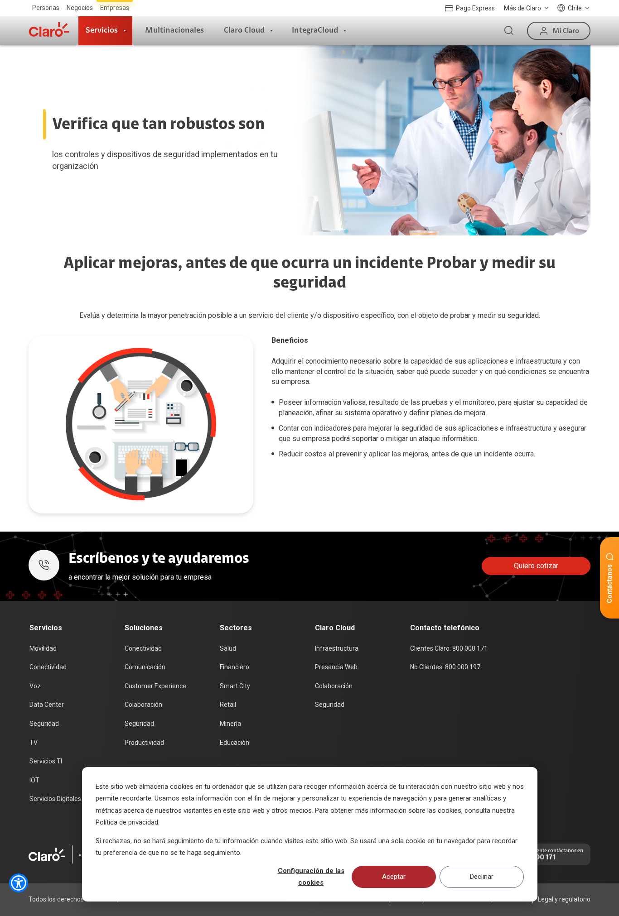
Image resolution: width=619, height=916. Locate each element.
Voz (35, 686)
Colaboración (143, 704)
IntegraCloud (315, 30)
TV (33, 742)
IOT (34, 780)
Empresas (114, 7)
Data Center (46, 704)
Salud (228, 648)
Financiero (234, 667)
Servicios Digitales (55, 798)
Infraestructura (336, 648)
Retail (228, 704)
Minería (230, 723)
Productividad (144, 742)
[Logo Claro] (49, 29)
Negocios (80, 7)
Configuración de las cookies (311, 877)
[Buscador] (509, 30)
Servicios (102, 30)
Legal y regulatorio (564, 899)
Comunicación (145, 667)
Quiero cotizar (536, 565)
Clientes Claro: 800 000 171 (449, 648)
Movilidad (43, 648)
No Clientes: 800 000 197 (445, 667)
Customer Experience (155, 686)
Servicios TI (45, 761)
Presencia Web (336, 667)
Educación (234, 742)
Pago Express (475, 8)
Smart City (235, 686)
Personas (45, 7)
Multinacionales (174, 30)
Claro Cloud (244, 30)
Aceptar (394, 877)
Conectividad (48, 667)
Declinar (481, 877)
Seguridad (44, 723)
